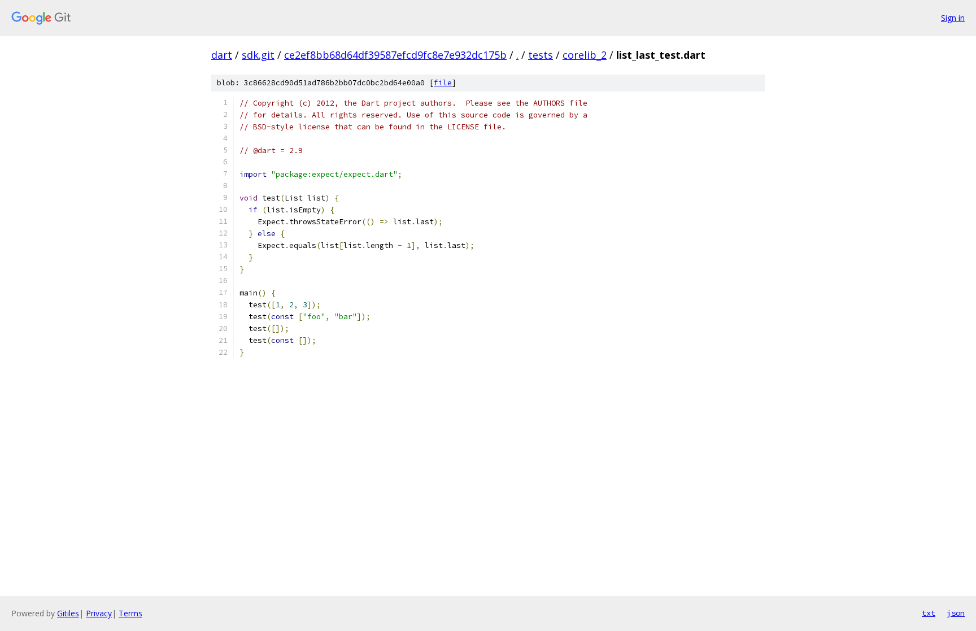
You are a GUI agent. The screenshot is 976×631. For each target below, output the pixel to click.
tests (540, 55)
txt (928, 613)
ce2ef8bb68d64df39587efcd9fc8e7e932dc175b (395, 55)
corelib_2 (585, 55)
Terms (130, 613)
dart (221, 55)
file (443, 83)
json (956, 613)
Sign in (953, 17)
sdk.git (258, 55)
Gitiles (68, 613)
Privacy (99, 613)
